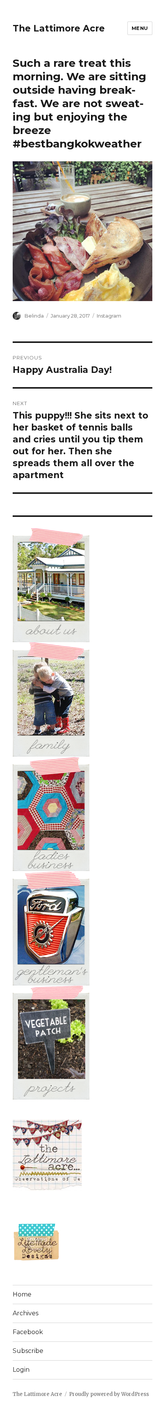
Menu (140, 28)
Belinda (34, 316)
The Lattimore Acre (59, 28)
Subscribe (28, 1350)
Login (21, 1369)
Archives (25, 1313)
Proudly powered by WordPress (109, 1394)
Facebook (28, 1332)
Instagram (109, 316)
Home (22, 1294)
